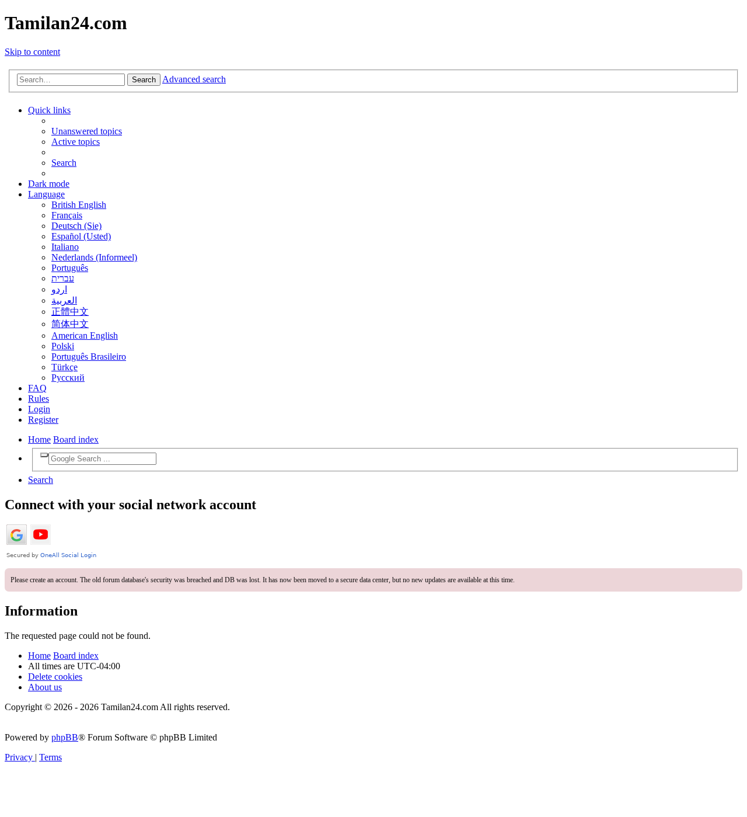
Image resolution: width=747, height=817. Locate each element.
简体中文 (70, 324)
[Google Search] (44, 455)
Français (66, 215)
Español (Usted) (81, 236)
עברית (62, 278)
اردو (59, 289)
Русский (68, 378)
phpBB (64, 737)
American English (84, 335)
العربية (64, 300)
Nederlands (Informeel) (94, 257)
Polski (62, 346)
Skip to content (32, 52)
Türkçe (64, 367)
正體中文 (70, 312)
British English (78, 205)
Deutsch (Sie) (76, 226)
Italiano (65, 247)
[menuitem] (86, 131)
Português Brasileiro (88, 356)
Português (69, 268)
